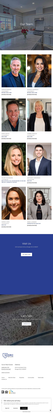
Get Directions (26, 254)
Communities (31, 377)
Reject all (7, 408)
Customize (15, 408)
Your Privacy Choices (26, 411)
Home (3, 377)
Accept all (24, 408)
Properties (21, 377)
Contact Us (4, 379)
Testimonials (40, 377)
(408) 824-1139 (5, 367)
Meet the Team (11, 377)
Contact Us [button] (26, 323)
